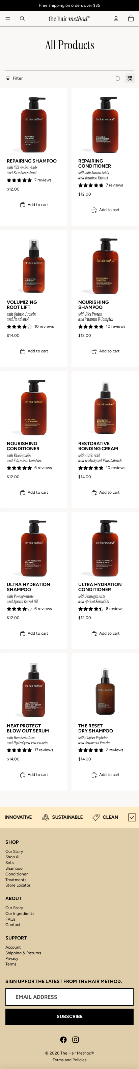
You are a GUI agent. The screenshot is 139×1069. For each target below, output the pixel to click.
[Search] (22, 18)
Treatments (16, 879)
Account (13, 947)
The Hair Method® (77, 1053)
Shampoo (14, 868)
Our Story (14, 851)
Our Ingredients (19, 913)
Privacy (11, 958)
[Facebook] (63, 1040)
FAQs (10, 919)
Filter (18, 78)
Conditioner (16, 874)
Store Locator (17, 885)
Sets (9, 862)
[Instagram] (76, 1040)
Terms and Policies (70, 1060)
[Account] (116, 18)
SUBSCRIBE (70, 1016)
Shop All (13, 857)
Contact (13, 924)
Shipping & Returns (23, 953)
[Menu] (8, 18)
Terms (11, 964)
